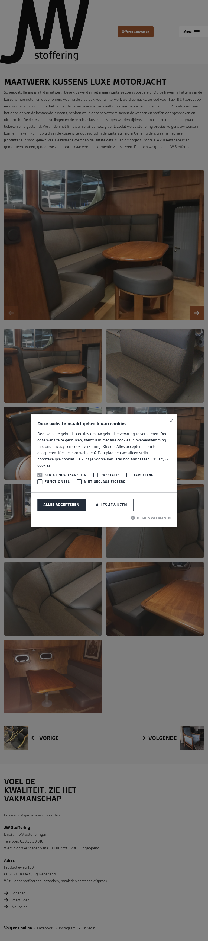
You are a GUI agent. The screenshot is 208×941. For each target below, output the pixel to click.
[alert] (104, 470)
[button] (104, 518)
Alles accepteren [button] (61, 504)
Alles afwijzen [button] (111, 505)
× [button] (171, 421)
